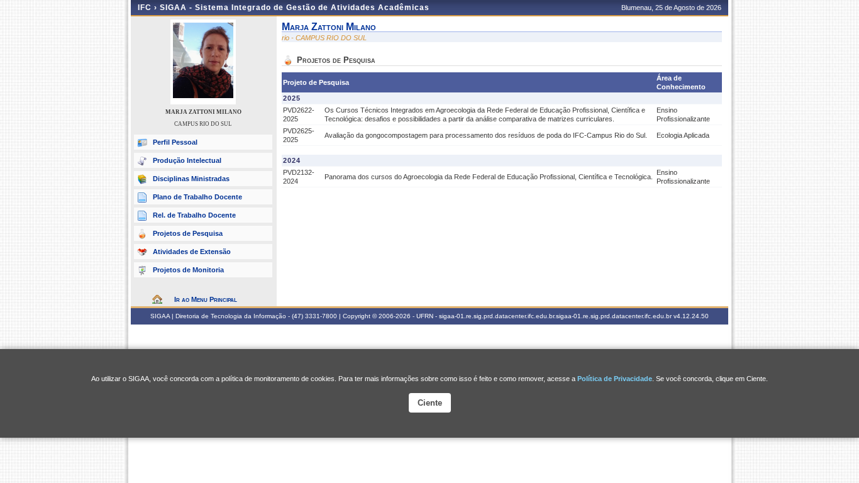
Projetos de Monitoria (188, 270)
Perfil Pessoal (175, 142)
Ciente (430, 403)
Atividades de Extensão (192, 251)
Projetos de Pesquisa (188, 233)
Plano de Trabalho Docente (197, 197)
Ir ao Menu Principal (205, 299)
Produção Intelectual (187, 160)
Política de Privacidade (614, 378)
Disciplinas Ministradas (191, 178)
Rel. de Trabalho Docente (194, 215)
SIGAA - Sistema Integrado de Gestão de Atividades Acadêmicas (295, 7)
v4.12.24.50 (691, 316)
